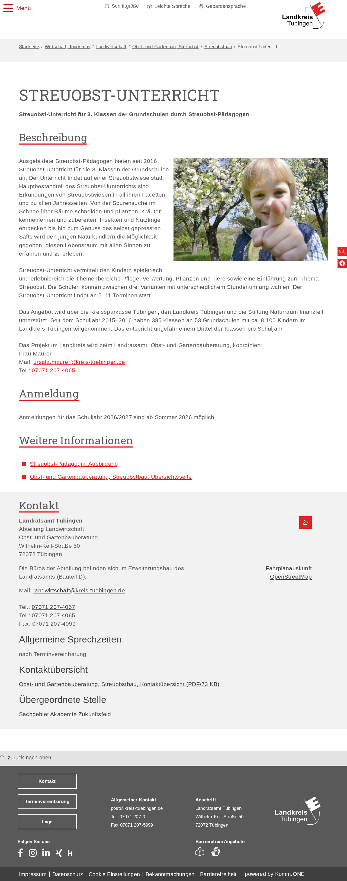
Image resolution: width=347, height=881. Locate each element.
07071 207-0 (132, 816)
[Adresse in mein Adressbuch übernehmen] (305, 522)
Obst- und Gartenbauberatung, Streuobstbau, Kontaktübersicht (119, 684)
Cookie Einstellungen (114, 874)
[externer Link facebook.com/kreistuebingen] (342, 263)
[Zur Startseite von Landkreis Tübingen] (301, 15)
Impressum (33, 874)
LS (201, 853)
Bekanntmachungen (170, 874)
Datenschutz (67, 874)
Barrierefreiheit (218, 874)
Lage (47, 821)
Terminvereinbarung (47, 801)
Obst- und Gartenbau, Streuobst (165, 46)
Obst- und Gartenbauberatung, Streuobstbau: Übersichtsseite (111, 477)
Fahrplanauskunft (289, 568)
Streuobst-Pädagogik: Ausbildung (74, 464)
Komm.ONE (290, 874)
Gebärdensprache (226, 6)
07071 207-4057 (53, 607)
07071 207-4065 (53, 370)
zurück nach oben (29, 758)
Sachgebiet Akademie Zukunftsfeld (65, 714)
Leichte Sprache (173, 6)
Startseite (29, 46)
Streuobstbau (218, 46)
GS (217, 853)
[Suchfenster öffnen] (342, 251)
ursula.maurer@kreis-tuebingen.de (79, 362)
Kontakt (47, 781)
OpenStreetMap (291, 576)
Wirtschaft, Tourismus (67, 46)
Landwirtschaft (111, 46)
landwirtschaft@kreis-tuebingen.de (79, 590)
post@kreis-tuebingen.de (137, 808)
